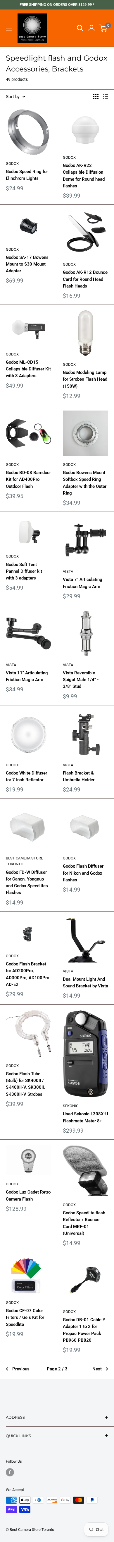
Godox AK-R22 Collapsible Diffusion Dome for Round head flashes (84, 176)
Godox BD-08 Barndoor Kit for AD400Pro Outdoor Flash (28, 479)
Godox (12, 163)
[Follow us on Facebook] (10, 1472)
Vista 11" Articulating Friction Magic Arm (27, 676)
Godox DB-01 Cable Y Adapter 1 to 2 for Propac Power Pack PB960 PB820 (84, 1330)
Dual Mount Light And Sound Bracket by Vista (85, 983)
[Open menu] (9, 28)
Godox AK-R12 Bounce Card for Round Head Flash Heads (85, 279)
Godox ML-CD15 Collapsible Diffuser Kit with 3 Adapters (28, 369)
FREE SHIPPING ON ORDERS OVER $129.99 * (57, 4)
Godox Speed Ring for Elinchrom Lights (27, 175)
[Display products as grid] (96, 96)
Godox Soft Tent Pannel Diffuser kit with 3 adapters (24, 571)
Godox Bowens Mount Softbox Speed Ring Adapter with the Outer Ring (84, 483)
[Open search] (80, 28)
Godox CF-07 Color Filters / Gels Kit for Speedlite (25, 1317)
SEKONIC (70, 1106)
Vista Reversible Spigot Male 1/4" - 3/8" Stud (81, 679)
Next (97, 1369)
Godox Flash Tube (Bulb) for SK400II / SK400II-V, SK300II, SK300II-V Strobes (25, 1084)
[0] (103, 28)
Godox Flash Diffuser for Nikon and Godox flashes (83, 873)
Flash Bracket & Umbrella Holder (78, 776)
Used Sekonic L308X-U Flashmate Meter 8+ (85, 1117)
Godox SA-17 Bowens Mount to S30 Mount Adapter (27, 264)
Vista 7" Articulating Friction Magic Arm (82, 583)
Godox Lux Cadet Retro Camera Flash (28, 1195)
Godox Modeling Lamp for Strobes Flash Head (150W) (85, 379)
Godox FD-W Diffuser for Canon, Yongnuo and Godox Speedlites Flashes (27, 882)
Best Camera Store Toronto (24, 861)
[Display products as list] (105, 96)
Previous (21, 1369)
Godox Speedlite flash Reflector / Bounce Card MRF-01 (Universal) (84, 1223)
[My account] (91, 28)
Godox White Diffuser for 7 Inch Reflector (26, 776)
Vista (68, 571)
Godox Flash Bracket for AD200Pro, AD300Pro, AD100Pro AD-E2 (27, 974)
